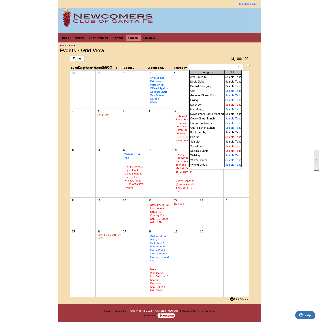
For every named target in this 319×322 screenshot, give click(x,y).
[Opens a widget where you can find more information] (305, 315)
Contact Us (149, 37)
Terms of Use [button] (189, 311)
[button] (246, 58)
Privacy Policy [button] (208, 311)
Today (77, 58)
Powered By (150, 315)
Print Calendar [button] (241, 299)
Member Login (248, 3)
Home (65, 37)
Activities (118, 37)
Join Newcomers (98, 37)
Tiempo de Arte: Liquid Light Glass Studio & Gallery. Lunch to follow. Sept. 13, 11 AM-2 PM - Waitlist (133, 177)
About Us (79, 37)
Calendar (133, 37)
